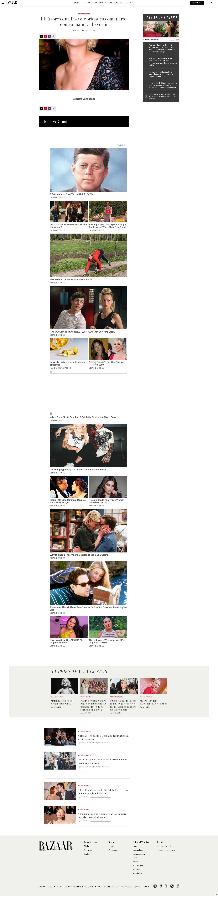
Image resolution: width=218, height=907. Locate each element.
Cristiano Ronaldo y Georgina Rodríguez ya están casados (103, 737)
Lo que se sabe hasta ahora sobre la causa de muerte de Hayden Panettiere (161, 74)
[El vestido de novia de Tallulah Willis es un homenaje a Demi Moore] (60, 791)
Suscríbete (197, 3)
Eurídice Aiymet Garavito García (100, 743)
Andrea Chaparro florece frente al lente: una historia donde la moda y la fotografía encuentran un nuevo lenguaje (163, 48)
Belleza (86, 3)
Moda (76, 3)
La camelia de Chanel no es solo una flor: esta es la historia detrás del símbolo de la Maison (163, 85)
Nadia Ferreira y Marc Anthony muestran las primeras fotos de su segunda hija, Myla (93, 705)
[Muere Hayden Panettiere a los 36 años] (153, 686)
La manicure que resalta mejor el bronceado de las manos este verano (162, 96)
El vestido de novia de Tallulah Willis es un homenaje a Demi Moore (103, 791)
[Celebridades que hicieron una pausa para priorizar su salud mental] (60, 815)
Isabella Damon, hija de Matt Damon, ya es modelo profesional (102, 761)
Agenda (130, 3)
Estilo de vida (116, 3)
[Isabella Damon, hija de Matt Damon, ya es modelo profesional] (60, 761)
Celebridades (100, 3)
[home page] (11, 3)
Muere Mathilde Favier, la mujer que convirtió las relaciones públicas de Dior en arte (123, 705)
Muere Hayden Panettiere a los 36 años (153, 702)
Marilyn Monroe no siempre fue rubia (62, 702)
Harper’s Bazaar (91, 30)
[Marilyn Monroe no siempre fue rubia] (64, 686)
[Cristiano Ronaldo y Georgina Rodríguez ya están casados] (60, 737)
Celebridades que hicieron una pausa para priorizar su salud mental (102, 815)
